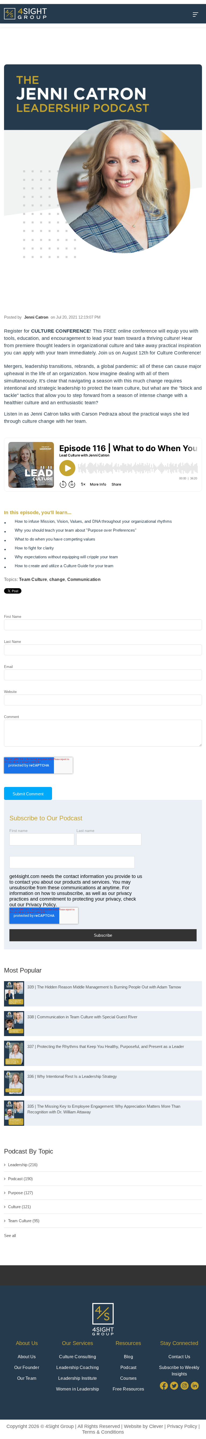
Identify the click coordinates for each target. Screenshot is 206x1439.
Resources (128, 1343)
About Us (27, 1343)
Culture (19, 1206)
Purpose (20, 1192)
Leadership (23, 1164)
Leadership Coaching (77, 1367)
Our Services (77, 1343)
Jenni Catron (36, 317)
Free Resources (128, 1389)
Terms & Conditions (103, 1432)
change (57, 579)
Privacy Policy (182, 1426)
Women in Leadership (77, 1389)
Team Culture (33, 579)
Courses (128, 1378)
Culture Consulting (77, 1356)
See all (10, 1235)
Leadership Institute (77, 1378)
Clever (156, 1426)
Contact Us (179, 1356)
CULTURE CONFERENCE (60, 331)
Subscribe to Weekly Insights (179, 1370)
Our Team (26, 1378)
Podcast (20, 1178)
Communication (84, 579)
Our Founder (26, 1367)
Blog (128, 1356)
